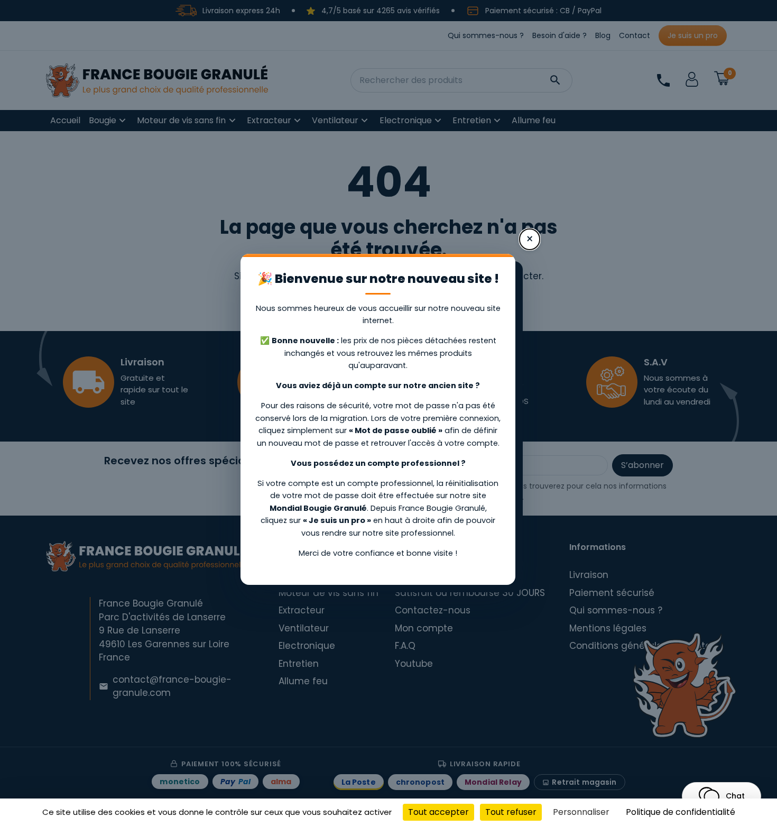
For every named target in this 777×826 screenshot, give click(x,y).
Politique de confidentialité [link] (680, 812)
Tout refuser (510, 812)
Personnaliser (581, 812)
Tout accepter (438, 812)
